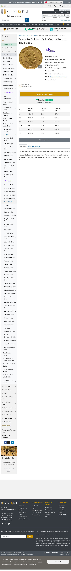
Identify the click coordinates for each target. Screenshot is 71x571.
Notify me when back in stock (58, 77)
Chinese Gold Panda (7, 108)
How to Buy (48, 507)
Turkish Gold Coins (9, 331)
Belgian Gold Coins (9, 162)
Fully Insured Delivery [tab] (34, 146)
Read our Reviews (24, 519)
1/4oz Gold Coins (8, 65)
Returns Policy (36, 515)
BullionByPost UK (24, 516)
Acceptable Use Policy (64, 554)
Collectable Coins (6, 403)
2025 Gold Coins (8, 75)
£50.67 (61, 18)
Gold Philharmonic (7, 97)
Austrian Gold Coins (10, 152)
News (51, 24)
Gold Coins (7, 55)
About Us (21, 505)
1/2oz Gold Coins (8, 61)
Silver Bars (7, 386)
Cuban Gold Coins (9, 191)
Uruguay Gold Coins (10, 340)
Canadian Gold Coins (8, 176)
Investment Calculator (62, 506)
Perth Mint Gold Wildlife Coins (7, 376)
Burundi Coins (8, 171)
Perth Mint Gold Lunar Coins (7, 125)
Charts (57, 24)
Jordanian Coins (8, 254)
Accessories (7, 422)
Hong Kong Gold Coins (9, 220)
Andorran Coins (8, 143)
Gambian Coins (8, 212)
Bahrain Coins (8, 159)
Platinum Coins (8, 411)
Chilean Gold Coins (9, 185)
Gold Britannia (7, 78)
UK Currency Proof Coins (9, 348)
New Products (8, 48)
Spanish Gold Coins (10, 311)
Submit (30, 536)
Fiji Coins (6, 205)
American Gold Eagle (7, 103)
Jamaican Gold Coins (8, 250)
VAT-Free (48, 516)
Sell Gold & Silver (50, 512)
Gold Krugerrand (8, 85)
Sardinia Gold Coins (10, 290)
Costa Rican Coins (9, 188)
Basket (66, 25)
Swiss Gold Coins (9, 321)
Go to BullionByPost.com (55, 2)
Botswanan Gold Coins (9, 167)
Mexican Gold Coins (10, 271)
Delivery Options (37, 512)
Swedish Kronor (8, 318)
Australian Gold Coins (8, 148)
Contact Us (35, 505)
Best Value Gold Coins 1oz (8, 130)
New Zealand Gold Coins (9, 279)
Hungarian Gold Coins (8, 225)
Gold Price (46, 15)
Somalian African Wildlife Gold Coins (8, 359)
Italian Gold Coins (9, 245)
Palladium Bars (8, 415)
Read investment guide (9, 470)
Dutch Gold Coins (32, 35)
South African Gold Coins (9, 307)
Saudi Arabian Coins (10, 293)
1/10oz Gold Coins (8, 68)
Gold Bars (7, 51)
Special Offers (8, 44)
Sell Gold (17, 24)
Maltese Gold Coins (10, 264)
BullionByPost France (23, 513)
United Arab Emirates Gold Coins (10, 336)
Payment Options (37, 510)
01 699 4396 (4, 507)
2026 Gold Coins (8, 71)
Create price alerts (66, 20)
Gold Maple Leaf (8, 88)
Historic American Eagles (8, 370)
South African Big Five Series (9, 365)
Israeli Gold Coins (9, 242)
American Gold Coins (8, 139)
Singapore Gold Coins (8, 298)
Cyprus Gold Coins (9, 195)
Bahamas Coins (8, 156)
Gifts (5, 393)
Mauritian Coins (8, 268)
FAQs (49, 6)
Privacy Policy (55, 552)
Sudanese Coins (9, 314)
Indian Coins (7, 230)
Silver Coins (7, 390)
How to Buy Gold (9, 458)
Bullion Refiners (8, 418)
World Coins (22, 35)
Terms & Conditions (65, 552)
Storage (24, 24)
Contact (44, 6)
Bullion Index (62, 514)
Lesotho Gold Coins (10, 257)
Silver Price (46, 18)
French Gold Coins (9, 208)
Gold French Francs (7, 354)
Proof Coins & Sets (7, 398)
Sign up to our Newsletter (6, 436)
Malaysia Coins (8, 261)
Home (6, 36)
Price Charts (62, 510)
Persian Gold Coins (9, 283)
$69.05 (67, 18)
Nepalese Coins (8, 274)
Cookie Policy (47, 552)
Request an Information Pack (9, 431)
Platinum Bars (8, 408)
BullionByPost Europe (23, 509)
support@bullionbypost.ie (8, 509)
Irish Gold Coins (8, 233)
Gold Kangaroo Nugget (7, 114)
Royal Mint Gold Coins (8, 381)
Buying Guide (43, 24)
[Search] (27, 20)
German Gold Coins (10, 215)
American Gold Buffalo (7, 119)
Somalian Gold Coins (10, 302)
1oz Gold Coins (7, 58)
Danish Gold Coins (9, 198)
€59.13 (55, 18)
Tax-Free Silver (32, 24)
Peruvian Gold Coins (10, 287)
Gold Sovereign (7, 82)
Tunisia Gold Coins (9, 344)
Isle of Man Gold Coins (8, 237)
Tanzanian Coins (9, 325)
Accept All (58, 561)
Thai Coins (7, 328)
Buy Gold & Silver (7, 24)
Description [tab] (23, 146)
